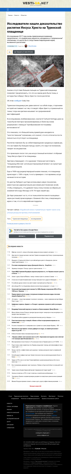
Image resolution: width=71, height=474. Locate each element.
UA (9, 51)
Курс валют (10, 425)
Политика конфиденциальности (30, 398)
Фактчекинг (52, 396)
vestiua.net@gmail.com (43, 435)
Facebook (37, 448)
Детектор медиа (30, 413)
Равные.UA (10, 415)
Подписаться (49, 236)
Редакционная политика (21, 396)
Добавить (22, 236)
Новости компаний (13, 412)
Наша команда (34, 396)
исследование (36, 219)
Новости (9, 403)
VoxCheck (28, 417)
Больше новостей (35, 386)
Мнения (9, 409)
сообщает (18, 101)
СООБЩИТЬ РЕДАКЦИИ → (43, 433)
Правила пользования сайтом (50, 398)
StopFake (54, 415)
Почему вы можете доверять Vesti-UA (19, 223)
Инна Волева (32, 46)
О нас (10, 396)
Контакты (44, 396)
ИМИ (55, 411)
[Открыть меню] (8, 9)
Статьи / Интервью (12, 406)
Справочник (10, 428)
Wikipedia (43, 448)
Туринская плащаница (20, 219)
